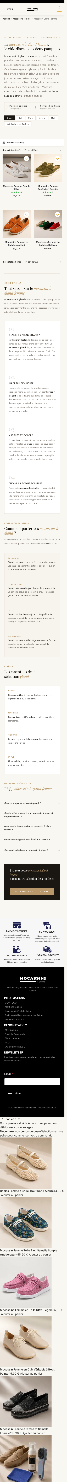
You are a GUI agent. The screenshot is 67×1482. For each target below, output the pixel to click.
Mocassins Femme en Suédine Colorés (48, 243)
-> (2, 1119)
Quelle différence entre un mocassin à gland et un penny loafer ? (28, 814)
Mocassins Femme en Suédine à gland (16, 243)
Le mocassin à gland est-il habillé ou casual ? (27, 839)
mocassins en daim (13, 91)
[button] (59, 9)
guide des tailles (39, 499)
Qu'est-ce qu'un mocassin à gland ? (22, 803)
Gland (10, 117)
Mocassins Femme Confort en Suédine (47, 187)
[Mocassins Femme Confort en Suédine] (48, 168)
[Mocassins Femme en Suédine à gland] (17, 224)
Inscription (14, 1093)
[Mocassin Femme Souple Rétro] (17, 168)
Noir (53, 117)
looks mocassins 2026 (46, 543)
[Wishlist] (26, 158)
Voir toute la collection (18, 123)
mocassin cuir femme (48, 91)
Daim (30, 117)
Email (8, 1074)
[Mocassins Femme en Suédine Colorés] (48, 224)
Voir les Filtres (15, 142)
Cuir (21, 117)
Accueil (6, 18)
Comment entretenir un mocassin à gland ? (26, 850)
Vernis (42, 117)
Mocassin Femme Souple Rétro (16, 187)
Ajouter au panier (12, 1195)
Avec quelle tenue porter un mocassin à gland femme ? (27, 827)
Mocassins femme (22, 18)
